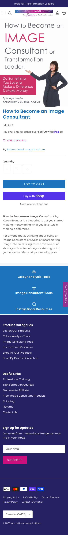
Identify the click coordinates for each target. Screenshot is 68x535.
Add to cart (34, 184)
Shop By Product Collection (20, 358)
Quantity (8, 161)
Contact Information (32, 502)
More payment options (34, 204)
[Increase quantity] (27, 169)
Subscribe (14, 460)
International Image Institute (26, 149)
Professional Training (16, 379)
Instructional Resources (18, 347)
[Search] (11, 13)
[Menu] (4, 13)
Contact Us (10, 412)
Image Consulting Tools (18, 341)
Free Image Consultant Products (24, 395)
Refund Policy (30, 497)
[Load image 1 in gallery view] (34, 63)
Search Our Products (16, 330)
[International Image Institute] (34, 13)
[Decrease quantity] (7, 169)
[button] (14, 140)
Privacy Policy (10, 502)
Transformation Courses (18, 384)
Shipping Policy (11, 497)
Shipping (8, 401)
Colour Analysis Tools (16, 336)
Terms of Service (50, 497)
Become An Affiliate (16, 390)
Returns (8, 406)
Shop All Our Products (17, 352)
